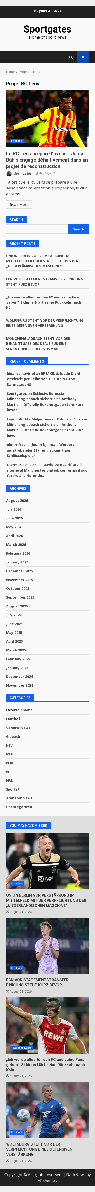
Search (16, 220)
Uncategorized (19, 807)
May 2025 (14, 632)
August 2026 (17, 500)
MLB (9, 754)
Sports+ (13, 789)
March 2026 (16, 544)
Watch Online (83, 57)
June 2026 (14, 518)
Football (16, 141)
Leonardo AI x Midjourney (29, 419)
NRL (9, 780)
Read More (19, 204)
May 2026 (14, 527)
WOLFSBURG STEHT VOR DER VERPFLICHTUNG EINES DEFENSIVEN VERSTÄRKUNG (47, 1110)
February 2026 (18, 553)
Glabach (13, 736)
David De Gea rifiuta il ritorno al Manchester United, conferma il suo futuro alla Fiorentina (47, 470)
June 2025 (14, 623)
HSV (9, 745)
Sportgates (48, 29)
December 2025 (19, 571)
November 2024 (19, 685)
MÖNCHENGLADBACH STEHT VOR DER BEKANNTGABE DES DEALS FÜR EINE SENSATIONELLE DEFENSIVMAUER (38, 343)
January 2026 (17, 562)
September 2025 (20, 597)
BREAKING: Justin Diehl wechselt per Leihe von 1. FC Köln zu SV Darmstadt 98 (43, 379)
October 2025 (17, 588)
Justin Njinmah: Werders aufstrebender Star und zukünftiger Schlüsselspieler (40, 450)
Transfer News (19, 798)
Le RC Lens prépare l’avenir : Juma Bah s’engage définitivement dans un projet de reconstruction (47, 118)
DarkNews (76, 1174)
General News (18, 727)
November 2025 (19, 579)
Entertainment (19, 710)
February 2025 (18, 659)
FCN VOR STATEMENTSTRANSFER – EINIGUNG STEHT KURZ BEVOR (47, 946)
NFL (9, 771)
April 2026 (14, 535)
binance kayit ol (21, 373)
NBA (9, 763)
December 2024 (19, 676)
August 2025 (17, 606)
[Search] (71, 57)
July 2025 (13, 615)
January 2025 (17, 667)
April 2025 (14, 641)
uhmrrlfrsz (16, 444)
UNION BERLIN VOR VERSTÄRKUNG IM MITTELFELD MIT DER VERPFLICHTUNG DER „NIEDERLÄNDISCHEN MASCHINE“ (42, 261)
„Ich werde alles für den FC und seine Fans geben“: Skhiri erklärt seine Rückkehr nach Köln (43, 302)
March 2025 (16, 650)
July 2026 (13, 509)
